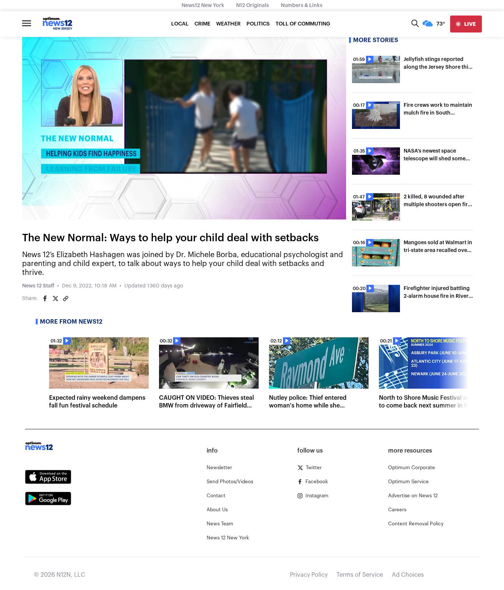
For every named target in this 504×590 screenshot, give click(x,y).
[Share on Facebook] (45, 298)
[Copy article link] (66, 298)
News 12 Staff (38, 286)
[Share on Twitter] (55, 298)
